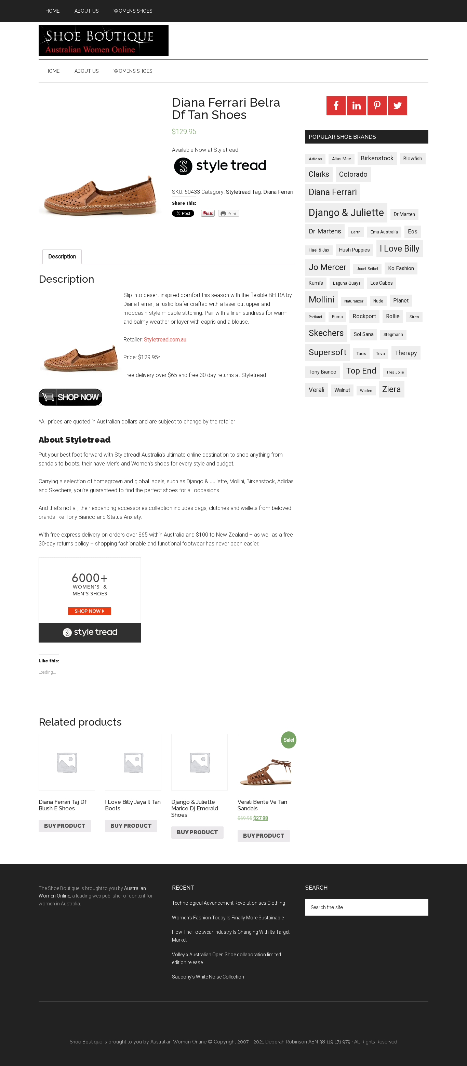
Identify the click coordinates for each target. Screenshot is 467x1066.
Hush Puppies (354, 250)
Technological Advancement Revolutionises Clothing (228, 903)
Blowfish (412, 158)
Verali (316, 390)
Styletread (238, 192)
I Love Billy (399, 249)
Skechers (326, 333)
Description (62, 256)
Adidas (315, 159)
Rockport (364, 316)
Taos (361, 353)
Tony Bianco (322, 372)
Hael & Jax (319, 250)
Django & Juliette (346, 212)
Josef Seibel (367, 268)
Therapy (406, 352)
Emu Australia (384, 231)
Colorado (353, 174)
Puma (337, 316)
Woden (366, 390)
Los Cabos (382, 283)
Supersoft (327, 352)
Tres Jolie (395, 372)
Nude (378, 301)
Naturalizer (353, 301)
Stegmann (393, 334)
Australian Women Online (178, 1041)
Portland (315, 317)
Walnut (342, 390)
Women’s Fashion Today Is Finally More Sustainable (228, 917)
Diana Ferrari (278, 192)
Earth (356, 232)
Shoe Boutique (104, 40)
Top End (361, 371)
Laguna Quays (347, 283)
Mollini (321, 299)
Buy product (64, 826)
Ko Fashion (401, 268)
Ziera (391, 389)
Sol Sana (364, 334)
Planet (401, 300)
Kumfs (316, 283)
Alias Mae (341, 159)
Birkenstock (377, 158)
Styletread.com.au (165, 339)
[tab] (62, 256)
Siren (414, 316)
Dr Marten (404, 214)
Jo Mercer (328, 267)
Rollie (393, 316)
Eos (412, 231)
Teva (380, 353)
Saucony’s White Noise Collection (208, 977)
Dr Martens (325, 231)
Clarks (319, 174)
